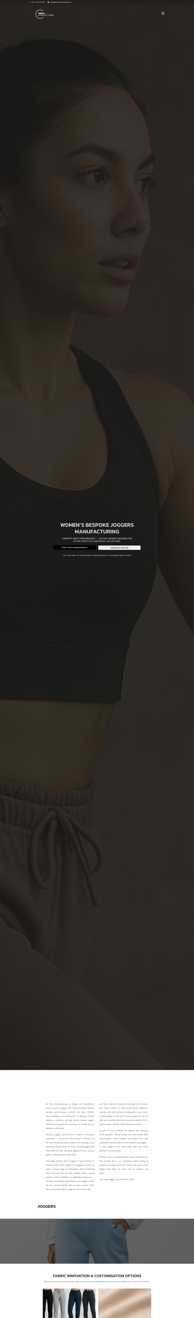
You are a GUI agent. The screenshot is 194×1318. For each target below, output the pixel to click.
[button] (163, 13)
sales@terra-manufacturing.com (60, 2)
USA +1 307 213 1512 (38, 2)
